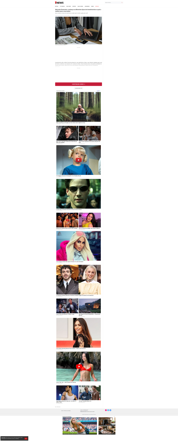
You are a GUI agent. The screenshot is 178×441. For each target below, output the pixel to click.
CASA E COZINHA (80, 6)
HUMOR (92, 6)
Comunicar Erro (78, 88)
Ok (25, 438)
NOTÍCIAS (56, 6)
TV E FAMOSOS (62, 6)
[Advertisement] (78, 54)
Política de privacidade (67, 410)
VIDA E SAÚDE (68, 6)
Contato (62, 410)
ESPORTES (74, 6)
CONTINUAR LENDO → (78, 84)
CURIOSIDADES (87, 6)
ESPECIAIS (97, 6)
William (68, 15)
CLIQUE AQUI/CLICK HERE (90, 411)
